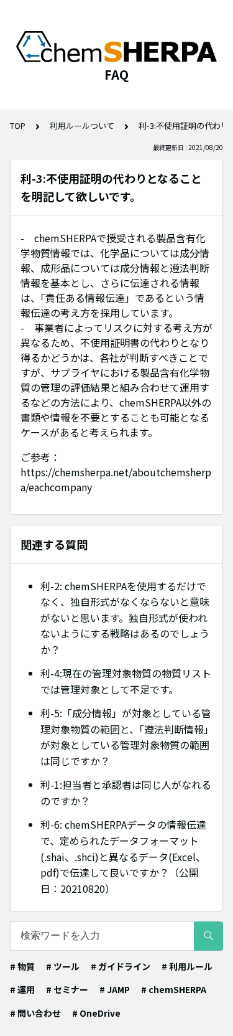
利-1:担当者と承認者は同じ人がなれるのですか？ (125, 792)
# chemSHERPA (173, 989)
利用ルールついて (82, 125)
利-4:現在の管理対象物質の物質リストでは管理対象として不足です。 (125, 681)
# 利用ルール (187, 966)
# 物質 (22, 966)
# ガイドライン (120, 966)
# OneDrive (96, 1013)
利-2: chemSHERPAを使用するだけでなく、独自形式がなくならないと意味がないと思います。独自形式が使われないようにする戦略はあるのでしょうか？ (124, 617)
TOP (17, 125)
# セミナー (67, 989)
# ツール (63, 966)
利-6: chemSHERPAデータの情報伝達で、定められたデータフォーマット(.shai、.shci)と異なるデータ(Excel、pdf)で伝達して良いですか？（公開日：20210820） (123, 856)
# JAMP (114, 989)
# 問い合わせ (35, 1013)
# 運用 (22, 989)
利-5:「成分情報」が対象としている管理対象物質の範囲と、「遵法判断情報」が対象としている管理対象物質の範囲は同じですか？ (125, 736)
